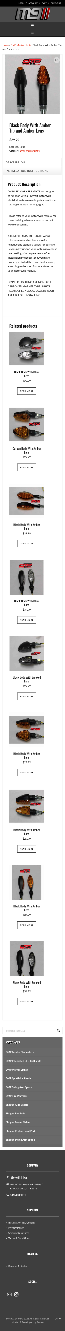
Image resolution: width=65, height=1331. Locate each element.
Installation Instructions (21, 1222)
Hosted (15, 1322)
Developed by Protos (33, 1322)
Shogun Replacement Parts (21, 1130)
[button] (32, 25)
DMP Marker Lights (21, 45)
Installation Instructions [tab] (27, 170)
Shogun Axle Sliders (17, 1104)
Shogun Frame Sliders (18, 1122)
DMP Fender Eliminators (20, 1052)
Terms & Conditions (19, 1238)
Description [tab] (15, 162)
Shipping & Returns (18, 1232)
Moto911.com (32, 14)
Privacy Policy (16, 1227)
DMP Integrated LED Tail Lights (23, 1060)
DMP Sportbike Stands (18, 1078)
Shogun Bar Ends (15, 1113)
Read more (27, 391)
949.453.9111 (18, 1195)
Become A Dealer (17, 1265)
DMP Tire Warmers (17, 1095)
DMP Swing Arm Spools (19, 1087)
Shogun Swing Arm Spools (20, 1139)
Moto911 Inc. (19, 1177)
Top (55, 1318)
